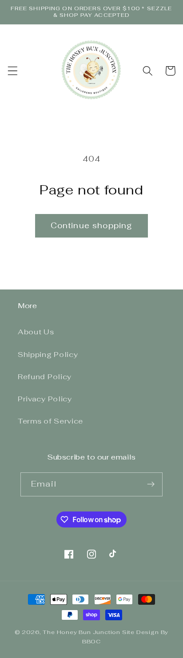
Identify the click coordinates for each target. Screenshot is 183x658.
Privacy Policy (45, 399)
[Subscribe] (150, 484)
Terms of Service (50, 421)
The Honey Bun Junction (81, 632)
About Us (36, 332)
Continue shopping (92, 225)
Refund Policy (45, 376)
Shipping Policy (48, 354)
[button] (12, 70)
